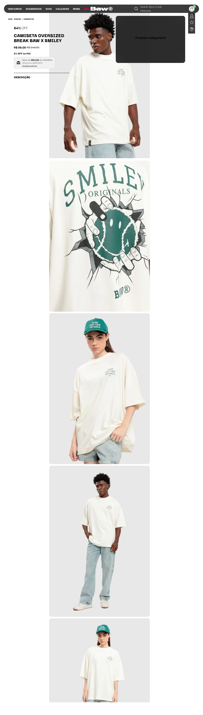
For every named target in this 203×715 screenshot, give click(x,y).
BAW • (10, 18)
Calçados (62, 9)
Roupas (17, 18)
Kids (49, 9)
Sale (87, 9)
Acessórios (34, 9)
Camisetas (29, 18)
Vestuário (15, 9)
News (76, 9)
